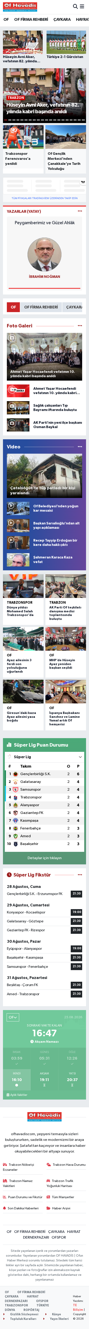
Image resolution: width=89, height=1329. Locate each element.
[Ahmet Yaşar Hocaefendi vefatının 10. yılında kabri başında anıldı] (18, 391)
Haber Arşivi (61, 1208)
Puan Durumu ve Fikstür (25, 1197)
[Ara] (75, 7)
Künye (56, 1314)
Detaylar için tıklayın (45, 858)
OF (6, 20)
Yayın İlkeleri (59, 1319)
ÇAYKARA (62, 20)
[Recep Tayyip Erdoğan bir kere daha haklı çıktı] (18, 543)
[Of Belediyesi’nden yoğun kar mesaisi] (18, 508)
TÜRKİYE (43, 1305)
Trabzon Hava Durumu (69, 1164)
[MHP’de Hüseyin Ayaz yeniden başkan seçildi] (65, 639)
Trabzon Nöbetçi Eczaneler (18, 1167)
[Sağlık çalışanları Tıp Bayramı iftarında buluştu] (18, 408)
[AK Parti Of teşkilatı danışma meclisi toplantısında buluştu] (65, 586)
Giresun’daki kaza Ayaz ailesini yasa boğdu (21, 716)
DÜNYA (10, 1310)
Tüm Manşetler (63, 1197)
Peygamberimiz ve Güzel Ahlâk (45, 223)
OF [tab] (13, 307)
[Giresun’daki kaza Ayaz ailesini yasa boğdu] (23, 691)
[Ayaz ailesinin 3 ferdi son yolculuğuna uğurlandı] (23, 639)
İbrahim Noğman (44, 277)
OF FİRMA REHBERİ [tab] (41, 307)
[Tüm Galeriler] (80, 326)
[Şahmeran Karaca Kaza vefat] (18, 560)
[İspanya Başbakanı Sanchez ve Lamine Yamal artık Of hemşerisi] (65, 691)
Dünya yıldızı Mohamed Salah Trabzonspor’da (20, 611)
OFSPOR (59, 1238)
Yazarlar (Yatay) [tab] (24, 211)
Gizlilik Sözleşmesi (23, 1314)
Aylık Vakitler (18, 1095)
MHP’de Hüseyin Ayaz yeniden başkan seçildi (62, 664)
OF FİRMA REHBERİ (31, 20)
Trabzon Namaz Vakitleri (18, 1183)
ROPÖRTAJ (31, 1310)
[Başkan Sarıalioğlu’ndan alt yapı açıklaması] (18, 525)
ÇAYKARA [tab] (75, 307)
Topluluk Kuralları (22, 1319)
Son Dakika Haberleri (23, 1208)
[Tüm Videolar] (80, 447)
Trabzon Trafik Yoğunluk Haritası (60, 1183)
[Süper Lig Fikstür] (80, 875)
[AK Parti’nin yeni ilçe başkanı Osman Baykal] (18, 425)
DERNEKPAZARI (36, 1238)
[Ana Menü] (82, 7)
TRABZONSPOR (19, 602)
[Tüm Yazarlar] (80, 211)
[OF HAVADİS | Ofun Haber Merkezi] (20, 7)
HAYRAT (74, 1232)
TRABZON (57, 602)
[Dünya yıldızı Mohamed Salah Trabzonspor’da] (23, 586)
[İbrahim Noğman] (44, 254)
